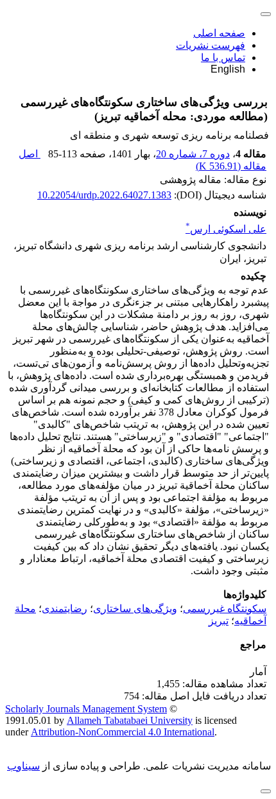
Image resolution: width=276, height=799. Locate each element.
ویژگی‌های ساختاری (135, 608)
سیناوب (23, 765)
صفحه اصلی (219, 33)
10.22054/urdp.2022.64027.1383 (104, 194)
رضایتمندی (64, 608)
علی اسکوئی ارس (225, 229)
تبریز (219, 620)
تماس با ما (223, 57)
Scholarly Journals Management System (86, 708)
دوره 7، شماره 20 (193, 153)
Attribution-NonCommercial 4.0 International (122, 731)
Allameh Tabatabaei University (130, 720)
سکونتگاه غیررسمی (224, 608)
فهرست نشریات (210, 45)
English (228, 69)
